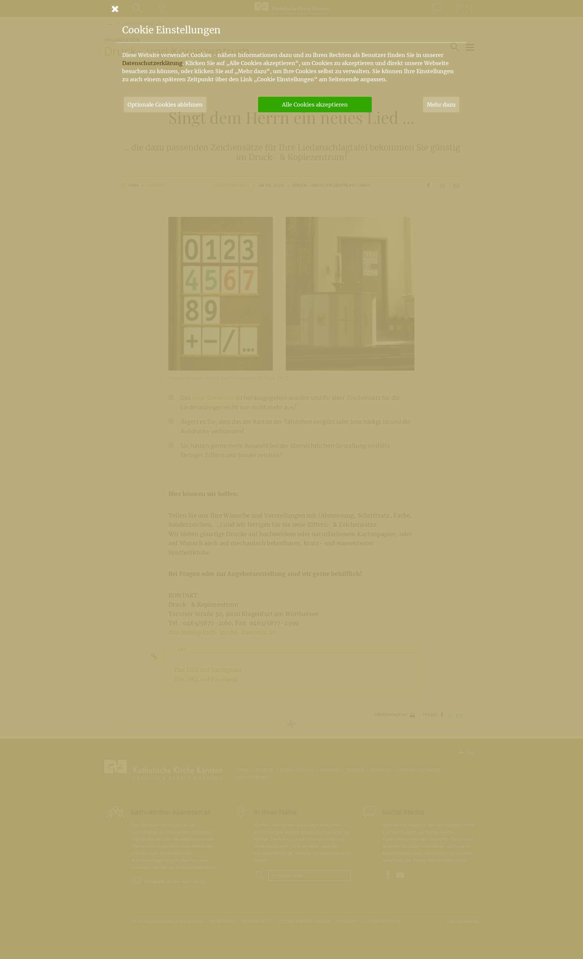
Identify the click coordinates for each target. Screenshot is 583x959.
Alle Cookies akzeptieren (315, 104)
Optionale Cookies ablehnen (165, 104)
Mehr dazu (441, 104)
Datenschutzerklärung (152, 63)
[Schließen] (291, 9)
